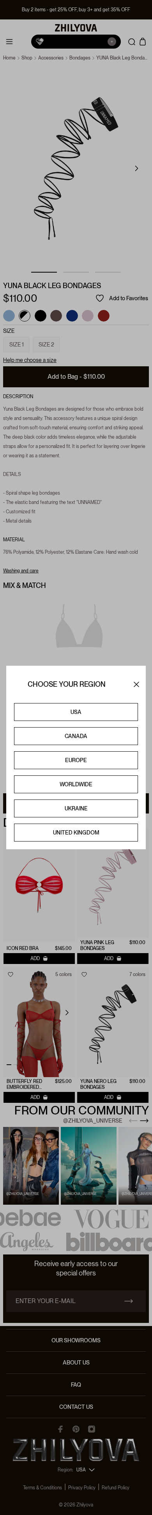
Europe (76, 760)
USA (76, 712)
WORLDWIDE (76, 784)
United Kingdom (76, 832)
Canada (76, 736)
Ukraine (76, 808)
